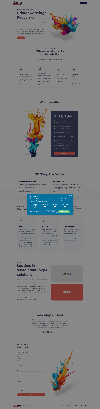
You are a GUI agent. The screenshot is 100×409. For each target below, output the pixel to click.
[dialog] (50, 204)
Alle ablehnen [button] (51, 211)
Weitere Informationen (42, 201)
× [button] (71, 195)
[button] (35, 211)
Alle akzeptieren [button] (64, 211)
